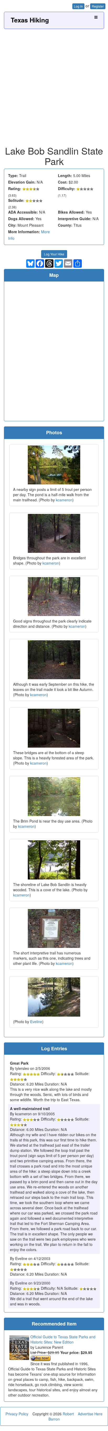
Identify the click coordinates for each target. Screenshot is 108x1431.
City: (12, 225)
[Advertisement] (54, 85)
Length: (65, 175)
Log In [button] (78, 6)
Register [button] (98, 6)
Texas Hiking (30, 19)
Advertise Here (90, 1413)
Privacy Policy (17, 1413)
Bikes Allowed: (71, 212)
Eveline (36, 1021)
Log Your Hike (54, 254)
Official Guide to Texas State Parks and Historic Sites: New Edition (62, 1339)
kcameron (64, 499)
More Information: (24, 231)
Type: (13, 175)
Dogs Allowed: (21, 218)
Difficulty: (66, 188)
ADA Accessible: (23, 212)
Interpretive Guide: (74, 218)
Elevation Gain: (22, 182)
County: (65, 225)
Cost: (63, 182)
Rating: (14, 188)
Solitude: (16, 200)
